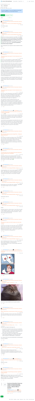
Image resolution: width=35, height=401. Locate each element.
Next (2, 396)
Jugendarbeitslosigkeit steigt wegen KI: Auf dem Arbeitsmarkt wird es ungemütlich (11, 57)
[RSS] (11, 17)
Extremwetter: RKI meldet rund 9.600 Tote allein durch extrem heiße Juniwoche (11, 223)
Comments (7, 15)
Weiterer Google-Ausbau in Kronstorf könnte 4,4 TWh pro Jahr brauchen (11, 311)
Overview (2, 15)
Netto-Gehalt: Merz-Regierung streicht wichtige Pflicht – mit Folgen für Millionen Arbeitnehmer (11, 134)
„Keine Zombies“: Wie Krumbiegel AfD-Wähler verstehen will (11, 182)
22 (8, 393)
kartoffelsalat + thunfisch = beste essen (8, 282)
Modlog (15, 399)
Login (29, 1)
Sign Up (32, 1)
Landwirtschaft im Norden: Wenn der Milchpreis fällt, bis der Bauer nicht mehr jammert (11, 251)
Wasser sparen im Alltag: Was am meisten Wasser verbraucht (11, 347)
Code (27, 399)
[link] (3, 24)
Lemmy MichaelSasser (7, 1)
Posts (11, 15)
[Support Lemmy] (23, 1)
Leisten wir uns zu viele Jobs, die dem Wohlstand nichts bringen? (11, 23)
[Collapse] (1, 20)
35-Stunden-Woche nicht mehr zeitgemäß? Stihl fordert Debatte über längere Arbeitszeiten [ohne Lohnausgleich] (11, 153)
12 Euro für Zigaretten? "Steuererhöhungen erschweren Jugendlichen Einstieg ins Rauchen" (11, 372)
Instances (21, 399)
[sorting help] (9, 17)
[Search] (27, 1)
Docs (24, 399)
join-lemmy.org (31, 399)
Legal (18, 399)
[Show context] (1, 24)
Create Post (20, 1)
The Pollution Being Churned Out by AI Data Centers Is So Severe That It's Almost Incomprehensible (11, 112)
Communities (15, 1)
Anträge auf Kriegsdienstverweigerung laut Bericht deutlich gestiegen (11, 359)
